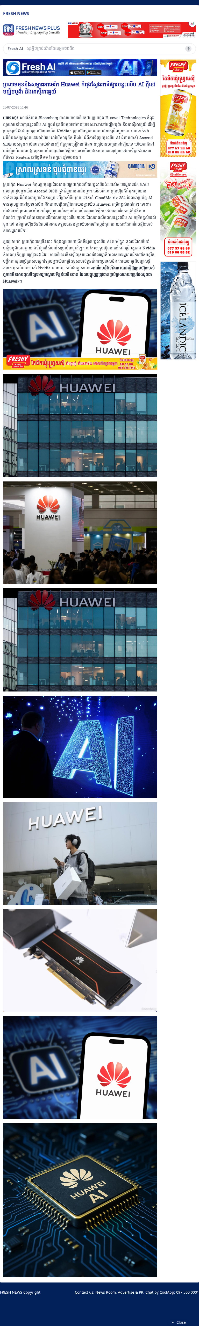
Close (181, 1322)
